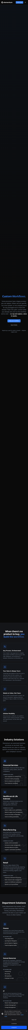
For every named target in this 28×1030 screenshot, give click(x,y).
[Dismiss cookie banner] (26, 1011)
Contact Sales (19, 2)
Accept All (14, 1027)
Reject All (14, 1019)
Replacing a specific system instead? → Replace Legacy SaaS (14, 331)
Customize (14, 1023)
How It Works (14, 325)
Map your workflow (14, 321)
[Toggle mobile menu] (25, 2)
